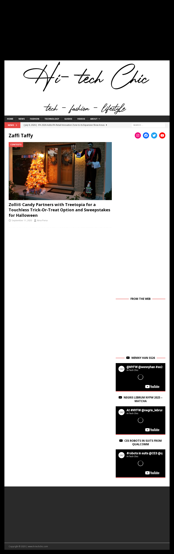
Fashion (34, 118)
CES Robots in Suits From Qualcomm (143, 442)
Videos (81, 118)
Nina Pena (42, 220)
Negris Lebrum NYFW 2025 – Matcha (143, 399)
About (94, 118)
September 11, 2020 (22, 220)
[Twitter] (154, 135)
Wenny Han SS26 (143, 358)
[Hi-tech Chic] (87, 113)
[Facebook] (146, 135)
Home (10, 118)
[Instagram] (138, 135)
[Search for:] (148, 124)
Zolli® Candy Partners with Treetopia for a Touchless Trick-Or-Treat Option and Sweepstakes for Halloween (59, 210)
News (22, 118)
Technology (52, 118)
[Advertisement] (87, 32)
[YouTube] (162, 135)
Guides (68, 118)
